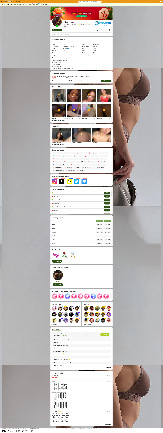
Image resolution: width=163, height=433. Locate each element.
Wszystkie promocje (27, 4)
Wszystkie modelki (5, 4)
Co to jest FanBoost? (106, 25)
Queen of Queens (85, 76)
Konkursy (35, 4)
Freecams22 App (44, 4)
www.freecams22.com (20, 428)
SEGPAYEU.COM (36, 428)
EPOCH (31, 428)
